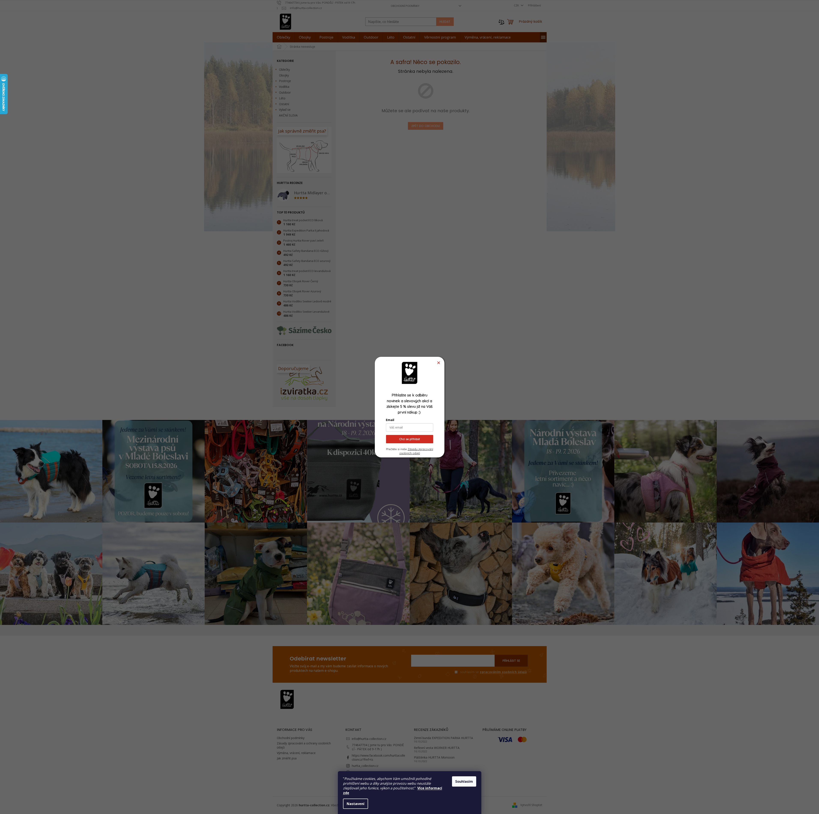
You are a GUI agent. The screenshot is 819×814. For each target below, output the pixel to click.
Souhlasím (464, 781)
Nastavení (355, 803)
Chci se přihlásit (409, 439)
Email (390, 420)
